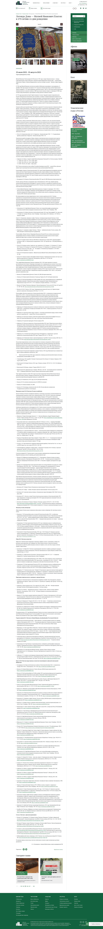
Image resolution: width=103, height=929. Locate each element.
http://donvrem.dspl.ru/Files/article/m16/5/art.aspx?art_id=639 (30, 826)
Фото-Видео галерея (20, 911)
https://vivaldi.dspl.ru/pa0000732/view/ (46, 676)
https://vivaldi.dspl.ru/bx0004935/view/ (25, 754)
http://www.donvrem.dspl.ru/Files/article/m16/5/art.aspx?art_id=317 (35, 639)
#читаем (74, 32)
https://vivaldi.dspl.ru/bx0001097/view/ (49, 786)
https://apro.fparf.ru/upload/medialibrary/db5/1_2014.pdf (29, 503)
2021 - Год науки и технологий (76, 145)
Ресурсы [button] (63, 2)
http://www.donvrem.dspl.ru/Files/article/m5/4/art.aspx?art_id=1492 (31, 830)
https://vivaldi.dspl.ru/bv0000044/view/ (25, 770)
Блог (21, 13)
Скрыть (101, 921)
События (48, 896)
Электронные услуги (35, 905)
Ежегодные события (49, 909)
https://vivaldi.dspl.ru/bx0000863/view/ (27, 782)
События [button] (55, 2)
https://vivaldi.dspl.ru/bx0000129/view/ (25, 723)
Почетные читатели (20, 905)
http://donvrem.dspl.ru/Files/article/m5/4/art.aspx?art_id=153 (30, 450)
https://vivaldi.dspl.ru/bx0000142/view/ (46, 806)
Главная (17, 13)
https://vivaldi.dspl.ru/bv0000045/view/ (25, 774)
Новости (47, 899)
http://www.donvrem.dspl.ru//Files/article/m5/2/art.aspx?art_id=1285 (39, 286)
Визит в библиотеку (35, 899)
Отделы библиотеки (20, 903)
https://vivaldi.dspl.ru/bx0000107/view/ (46, 666)
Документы (18, 901)
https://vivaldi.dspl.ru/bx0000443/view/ (33, 700)
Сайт (75, 29)
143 (21, 886)
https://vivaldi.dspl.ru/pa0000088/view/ (25, 749)
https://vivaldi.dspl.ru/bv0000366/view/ (34, 714)
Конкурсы (47, 903)
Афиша (46, 901)
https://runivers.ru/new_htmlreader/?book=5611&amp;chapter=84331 (39, 727)
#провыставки (25, 13)
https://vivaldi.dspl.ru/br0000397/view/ (40, 802)
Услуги (32, 903)
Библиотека (19, 896)
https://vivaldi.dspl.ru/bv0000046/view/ (25, 778)
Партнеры (18, 907)
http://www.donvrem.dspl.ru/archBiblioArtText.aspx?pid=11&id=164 (33, 837)
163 (34, 886)
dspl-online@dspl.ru (83, 3)
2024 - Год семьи (76, 133)
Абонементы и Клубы (49, 905)
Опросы (32, 909)
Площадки (18, 913)
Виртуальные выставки (64, 905)
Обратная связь (34, 907)
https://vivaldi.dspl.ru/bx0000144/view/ (27, 690)
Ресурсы (62, 896)
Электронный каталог (79, 19)
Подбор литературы (95, 924)
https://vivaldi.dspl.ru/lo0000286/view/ (31, 708)
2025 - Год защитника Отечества (77, 130)
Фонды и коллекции (64, 899)
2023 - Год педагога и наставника (77, 137)
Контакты (18, 909)
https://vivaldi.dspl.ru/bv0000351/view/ (27, 536)
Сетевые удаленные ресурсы (66, 903)
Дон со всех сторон (76, 38)
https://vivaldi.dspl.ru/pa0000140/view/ (25, 682)
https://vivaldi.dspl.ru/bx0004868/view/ (25, 670)
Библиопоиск (77, 26)
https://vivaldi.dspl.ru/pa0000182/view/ (31, 739)
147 (29, 886)
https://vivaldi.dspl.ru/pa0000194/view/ (29, 743)
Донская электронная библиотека (79, 22)
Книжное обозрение (77, 40)
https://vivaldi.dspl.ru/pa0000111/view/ (45, 686)
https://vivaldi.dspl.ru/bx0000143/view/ (25, 719)
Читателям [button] (46, 2)
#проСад (74, 36)
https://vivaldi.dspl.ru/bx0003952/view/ (41, 704)
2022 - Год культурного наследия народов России (78, 141)
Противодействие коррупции (22, 915)
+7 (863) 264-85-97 (83, 1)
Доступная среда (34, 901)
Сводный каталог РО (78, 24)
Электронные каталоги (64, 901)
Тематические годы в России (51, 907)
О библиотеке (19, 899)
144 (23, 886)
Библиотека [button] (36, 2)
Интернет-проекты (63, 907)
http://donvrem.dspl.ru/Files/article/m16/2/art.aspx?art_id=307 (37, 339)
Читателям (34, 896)
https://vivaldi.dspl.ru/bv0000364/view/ (25, 260)
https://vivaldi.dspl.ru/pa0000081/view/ (51, 695)
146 (27, 886)
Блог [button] (70, 2)
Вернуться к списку (58, 849)
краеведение (19, 68)
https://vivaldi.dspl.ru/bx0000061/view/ (25, 735)
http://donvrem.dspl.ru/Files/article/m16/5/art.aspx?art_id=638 (30, 820)
